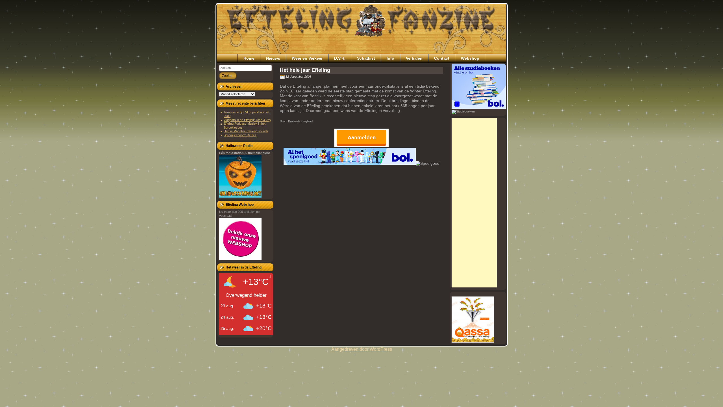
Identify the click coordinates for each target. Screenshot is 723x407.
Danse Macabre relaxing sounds (246, 131)
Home (248, 58)
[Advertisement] (474, 202)
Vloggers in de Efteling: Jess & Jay (247, 120)
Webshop (470, 58)
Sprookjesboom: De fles (240, 135)
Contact (441, 58)
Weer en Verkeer (307, 58)
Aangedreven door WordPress (361, 349)
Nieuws (273, 58)
